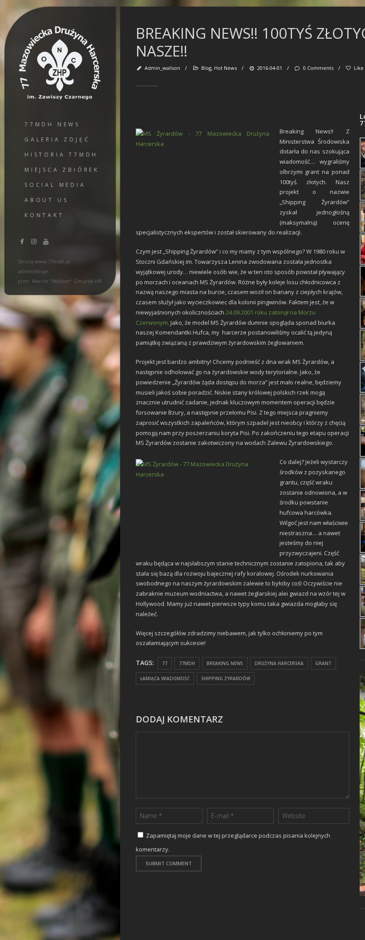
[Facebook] (22, 241)
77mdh (187, 663)
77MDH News (52, 124)
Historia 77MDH (61, 154)
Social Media (55, 185)
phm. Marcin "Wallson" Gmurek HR (59, 281)
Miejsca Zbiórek (61, 169)
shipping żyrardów (225, 678)
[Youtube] (45, 241)
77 (164, 663)
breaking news (225, 663)
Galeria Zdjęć (57, 139)
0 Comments (318, 68)
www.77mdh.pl (52, 261)
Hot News (225, 68)
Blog (206, 68)
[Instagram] (34, 241)
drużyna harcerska (279, 663)
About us (46, 200)
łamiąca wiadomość (165, 678)
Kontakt (44, 215)
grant (323, 663)
